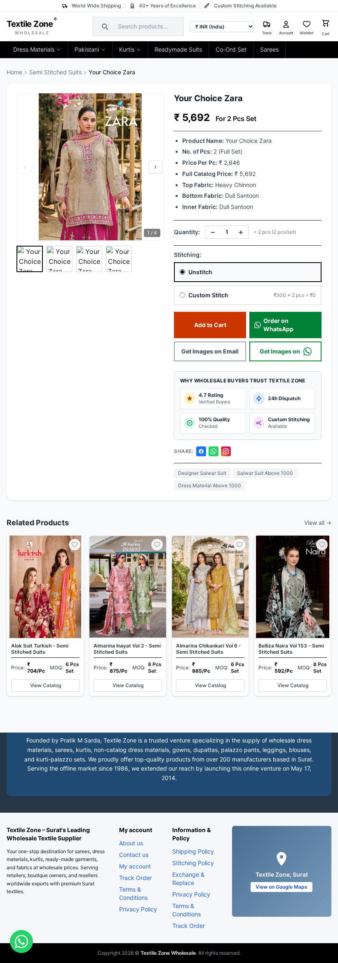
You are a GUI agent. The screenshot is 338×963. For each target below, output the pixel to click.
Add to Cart (210, 324)
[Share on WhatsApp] (213, 451)
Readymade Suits (178, 49)
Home (14, 72)
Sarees (269, 49)
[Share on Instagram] (226, 451)
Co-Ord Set (231, 49)
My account (135, 866)
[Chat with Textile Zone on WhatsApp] (21, 941)
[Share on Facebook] (201, 451)
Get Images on (280, 351)
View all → (317, 522)
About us (131, 843)
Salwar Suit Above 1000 (265, 473)
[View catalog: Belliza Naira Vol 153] (292, 616)
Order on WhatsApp (278, 324)
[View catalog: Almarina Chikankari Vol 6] (210, 616)
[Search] (104, 26)
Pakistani (87, 49)
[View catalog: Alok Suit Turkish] (45, 616)
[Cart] (325, 24)
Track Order (135, 877)
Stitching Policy (193, 862)
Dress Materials (33, 49)
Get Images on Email (210, 351)
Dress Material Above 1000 (209, 485)
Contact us (133, 854)
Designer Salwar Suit (202, 473)
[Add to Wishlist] (74, 544)
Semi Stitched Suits (55, 72)
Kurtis (126, 49)
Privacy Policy (138, 909)
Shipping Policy (193, 851)
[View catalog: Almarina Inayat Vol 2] (127, 616)
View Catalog (45, 685)
